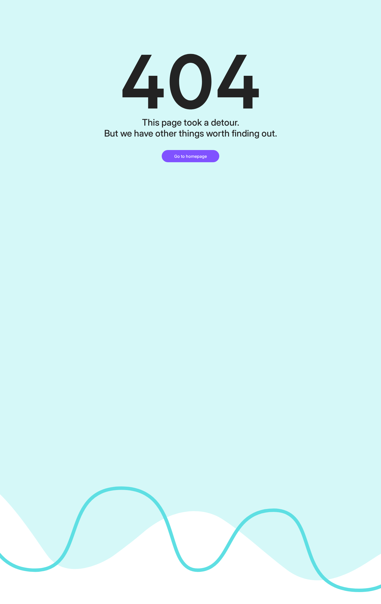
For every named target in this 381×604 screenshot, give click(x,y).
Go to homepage (190, 156)
